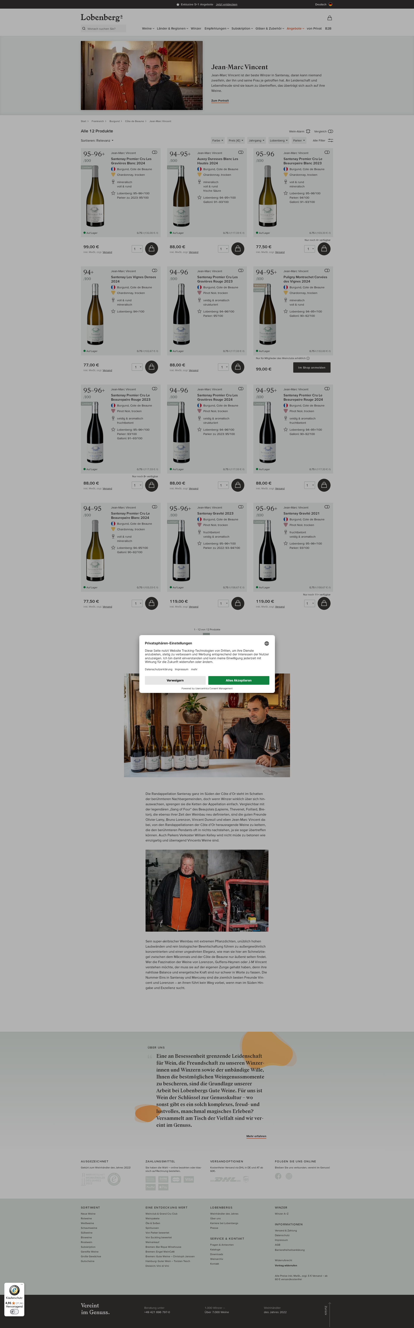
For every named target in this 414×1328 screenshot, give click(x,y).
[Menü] (21, 1285)
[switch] (14, 1311)
